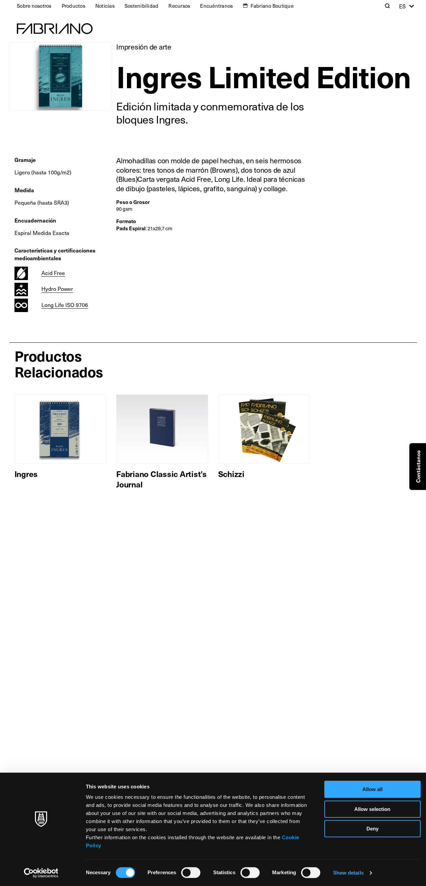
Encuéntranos (216, 5)
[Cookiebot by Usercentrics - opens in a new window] (40, 873)
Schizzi (231, 473)
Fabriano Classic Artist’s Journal (161, 479)
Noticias (104, 5)
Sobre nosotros (34, 5)
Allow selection (372, 809)
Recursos (179, 5)
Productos (73, 5)
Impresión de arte (143, 46)
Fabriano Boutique (272, 5)
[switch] (190, 872)
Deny (372, 828)
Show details (348, 873)
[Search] (388, 5)
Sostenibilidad (142, 5)
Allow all (372, 789)
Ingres (26, 473)
